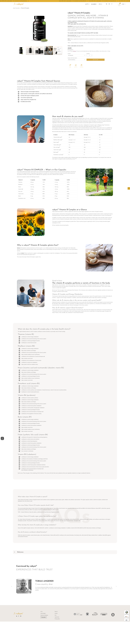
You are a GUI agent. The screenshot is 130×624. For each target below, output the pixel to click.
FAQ (55, 615)
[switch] (127, 620)
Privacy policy (57, 618)
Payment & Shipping (44, 615)
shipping (74, 51)
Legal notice (57, 616)
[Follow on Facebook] (19, 616)
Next (116, 586)
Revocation (43, 617)
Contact (56, 613)
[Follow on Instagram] (21, 616)
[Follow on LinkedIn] (16, 616)
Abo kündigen (43, 613)
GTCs (42, 611)
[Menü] (128, 611)
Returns (56, 611)
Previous (11, 586)
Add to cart (95, 59)
